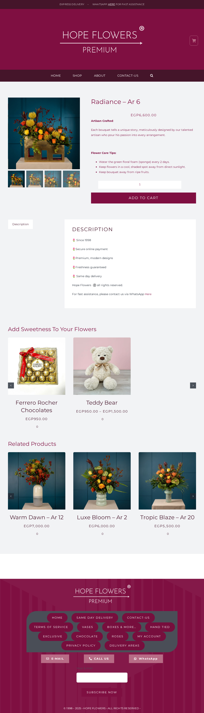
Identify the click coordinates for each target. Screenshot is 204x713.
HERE (111, 4)
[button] (151, 76)
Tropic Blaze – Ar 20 (167, 517)
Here (148, 294)
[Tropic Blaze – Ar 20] (167, 454)
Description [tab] (20, 224)
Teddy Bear (102, 402)
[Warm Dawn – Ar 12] (36, 454)
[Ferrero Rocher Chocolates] (36, 339)
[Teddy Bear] (102, 339)
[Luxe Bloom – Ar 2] (102, 454)
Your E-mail (84, 668)
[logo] (102, 18)
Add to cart (143, 198)
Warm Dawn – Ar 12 (37, 517)
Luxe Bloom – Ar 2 (102, 517)
